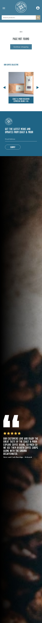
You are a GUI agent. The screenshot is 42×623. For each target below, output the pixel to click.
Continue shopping (21, 47)
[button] (37, 87)
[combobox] (19, 17)
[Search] (38, 17)
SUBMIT (12, 147)
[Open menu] (4, 8)
